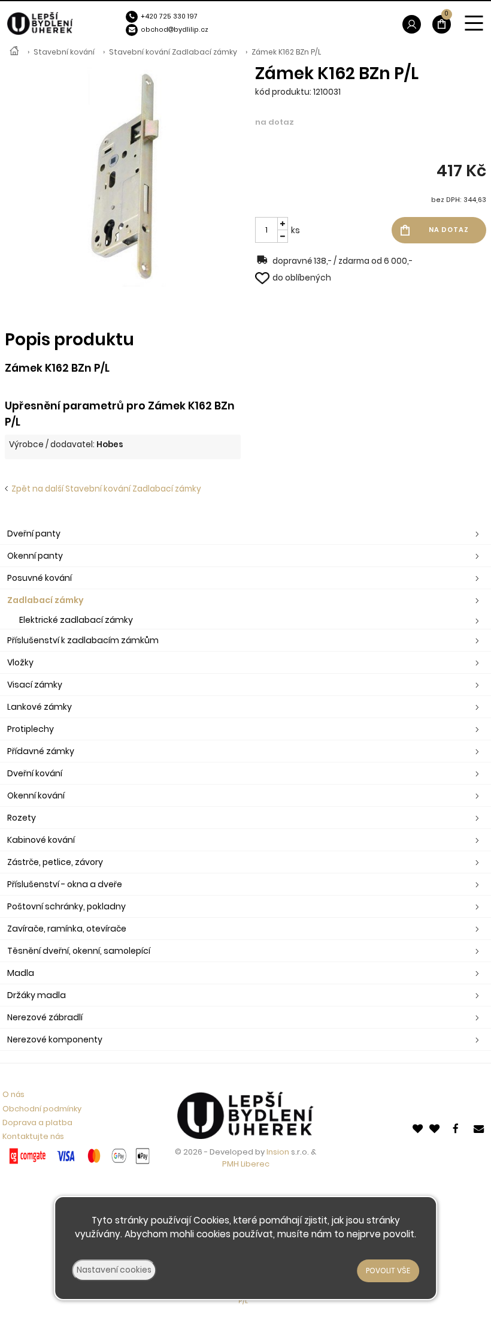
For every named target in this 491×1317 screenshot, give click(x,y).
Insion (277, 1152)
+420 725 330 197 (169, 16)
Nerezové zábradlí (45, 1017)
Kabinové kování (41, 840)
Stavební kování (64, 52)
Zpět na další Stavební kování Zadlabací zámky (104, 489)
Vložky (20, 662)
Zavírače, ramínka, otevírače (66, 929)
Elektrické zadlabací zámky (76, 620)
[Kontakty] (480, 1128)
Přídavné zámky (40, 751)
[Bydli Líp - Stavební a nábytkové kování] (14, 52)
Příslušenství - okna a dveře (64, 884)
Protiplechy (30, 729)
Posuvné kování (39, 578)
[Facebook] (458, 1128)
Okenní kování (36, 795)
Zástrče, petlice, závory (55, 862)
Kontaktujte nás (33, 1136)
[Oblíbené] (419, 1128)
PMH (231, 1164)
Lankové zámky (39, 707)
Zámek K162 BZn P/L (286, 52)
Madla (20, 973)
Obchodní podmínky (41, 1108)
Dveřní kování (34, 773)
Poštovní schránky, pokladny (66, 906)
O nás (13, 1094)
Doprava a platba (37, 1122)
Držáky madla (36, 995)
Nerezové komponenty (54, 1039)
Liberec (255, 1164)
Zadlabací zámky (45, 600)
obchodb (159, 29)
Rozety (21, 818)
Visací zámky (34, 685)
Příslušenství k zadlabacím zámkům (83, 640)
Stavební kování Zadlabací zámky (173, 52)
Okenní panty (35, 556)
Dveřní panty (33, 534)
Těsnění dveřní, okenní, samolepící (78, 951)
